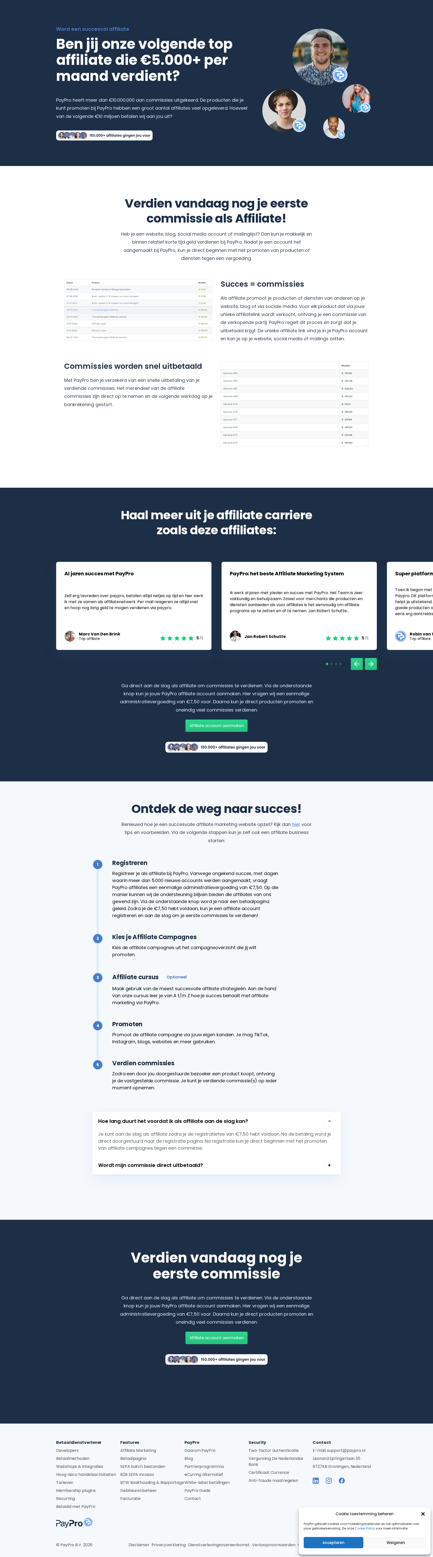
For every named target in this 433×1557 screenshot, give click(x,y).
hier (296, 824)
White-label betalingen (207, 1482)
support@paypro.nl (346, 1450)
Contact (192, 1498)
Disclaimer (139, 1545)
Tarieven (64, 1482)
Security (257, 1442)
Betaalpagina (133, 1458)
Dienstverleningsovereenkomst (219, 1545)
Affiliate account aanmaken (216, 726)
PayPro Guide (197, 1490)
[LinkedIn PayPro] (316, 1481)
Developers (67, 1450)
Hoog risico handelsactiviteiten (86, 1474)
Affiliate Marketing (138, 1450)
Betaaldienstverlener (78, 1442)
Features (129, 1442)
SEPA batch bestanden (142, 1466)
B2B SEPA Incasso (137, 1474)
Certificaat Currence (269, 1472)
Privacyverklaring (169, 1545)
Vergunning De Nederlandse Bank (276, 1461)
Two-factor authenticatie (274, 1450)
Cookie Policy (365, 1528)
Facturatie (130, 1498)
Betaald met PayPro (75, 1506)
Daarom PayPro (199, 1450)
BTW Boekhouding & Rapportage (152, 1482)
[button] (422, 1513)
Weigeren (396, 1542)
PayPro (191, 1442)
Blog (188, 1458)
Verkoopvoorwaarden (273, 1545)
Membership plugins (76, 1490)
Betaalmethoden (72, 1458)
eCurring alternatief (203, 1474)
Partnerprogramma (204, 1466)
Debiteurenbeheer (138, 1490)
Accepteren (333, 1542)
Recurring (65, 1498)
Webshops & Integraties (79, 1466)
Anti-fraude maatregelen (273, 1480)
